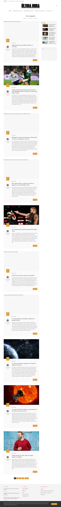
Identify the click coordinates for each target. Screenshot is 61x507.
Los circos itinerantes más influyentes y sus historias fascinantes (52, 38)
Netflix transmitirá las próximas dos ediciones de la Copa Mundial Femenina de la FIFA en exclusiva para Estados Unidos (24, 91)
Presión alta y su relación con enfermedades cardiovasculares (52, 29)
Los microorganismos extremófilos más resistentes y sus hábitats (52, 42)
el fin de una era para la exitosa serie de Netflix (23, 275)
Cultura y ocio (24, 490)
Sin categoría (14, 87)
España (23, 492)
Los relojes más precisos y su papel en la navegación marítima (52, 25)
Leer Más (35, 60)
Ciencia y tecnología (25, 488)
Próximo (27, 478)
